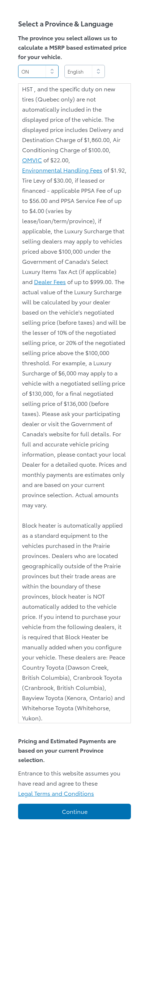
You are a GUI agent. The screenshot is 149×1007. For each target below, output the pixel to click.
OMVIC (32, 159)
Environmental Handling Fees (62, 170)
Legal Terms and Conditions (56, 793)
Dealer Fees (50, 281)
